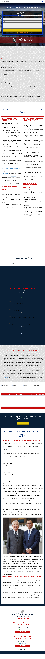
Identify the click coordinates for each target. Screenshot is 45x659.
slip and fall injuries (12, 168)
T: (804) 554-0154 (22, 641)
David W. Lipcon (5, 173)
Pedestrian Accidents (18, 407)
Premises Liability (19, 394)
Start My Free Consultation (22, 423)
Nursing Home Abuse (40, 394)
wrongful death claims (11, 169)
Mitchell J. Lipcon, (13, 176)
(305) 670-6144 (24, 419)
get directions (22, 631)
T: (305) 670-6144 (22, 627)
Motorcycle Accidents (7, 407)
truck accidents (5, 168)
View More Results (22, 292)
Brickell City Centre (36, 374)
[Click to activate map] (22, 629)
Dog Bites (42, 407)
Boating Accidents (29, 407)
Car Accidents (8, 394)
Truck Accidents (30, 394)
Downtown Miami (18, 376)
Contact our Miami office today (16, 378)
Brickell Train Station (6, 376)
